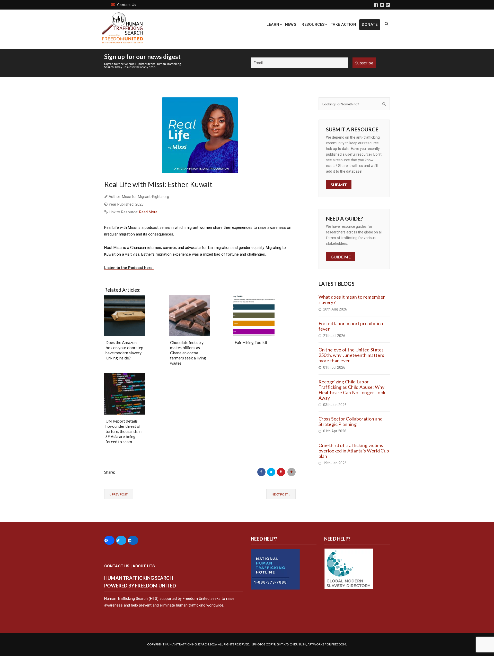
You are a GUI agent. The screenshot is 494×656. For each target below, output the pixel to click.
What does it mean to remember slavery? (352, 299)
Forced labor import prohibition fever (351, 326)
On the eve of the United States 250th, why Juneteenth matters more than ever (351, 355)
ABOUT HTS (144, 566)
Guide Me (341, 256)
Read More (148, 212)
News (290, 24)
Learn (273, 24)
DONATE (369, 24)
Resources (313, 24)
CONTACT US (116, 566)
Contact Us (126, 4)
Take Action (343, 24)
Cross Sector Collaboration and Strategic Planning (351, 421)
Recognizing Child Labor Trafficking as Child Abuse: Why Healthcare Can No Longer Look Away (352, 390)
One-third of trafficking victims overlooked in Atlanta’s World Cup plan (354, 450)
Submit (339, 184)
